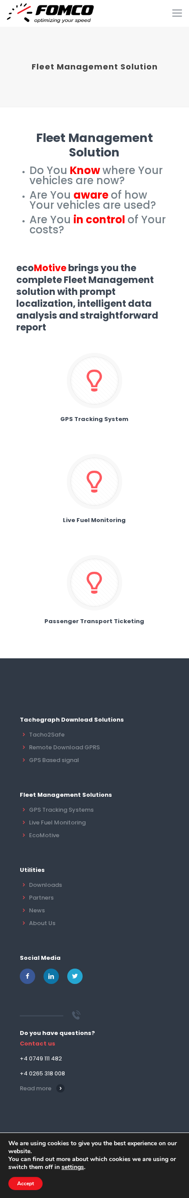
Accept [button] (25, 1183)
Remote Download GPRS (64, 747)
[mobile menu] (177, 13)
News (37, 910)
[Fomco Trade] (50, 13)
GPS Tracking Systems (61, 810)
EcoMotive (44, 835)
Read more (35, 1088)
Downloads (45, 885)
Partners (41, 897)
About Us (42, 923)
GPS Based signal (54, 760)
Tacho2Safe (47, 734)
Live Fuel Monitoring (57, 822)
